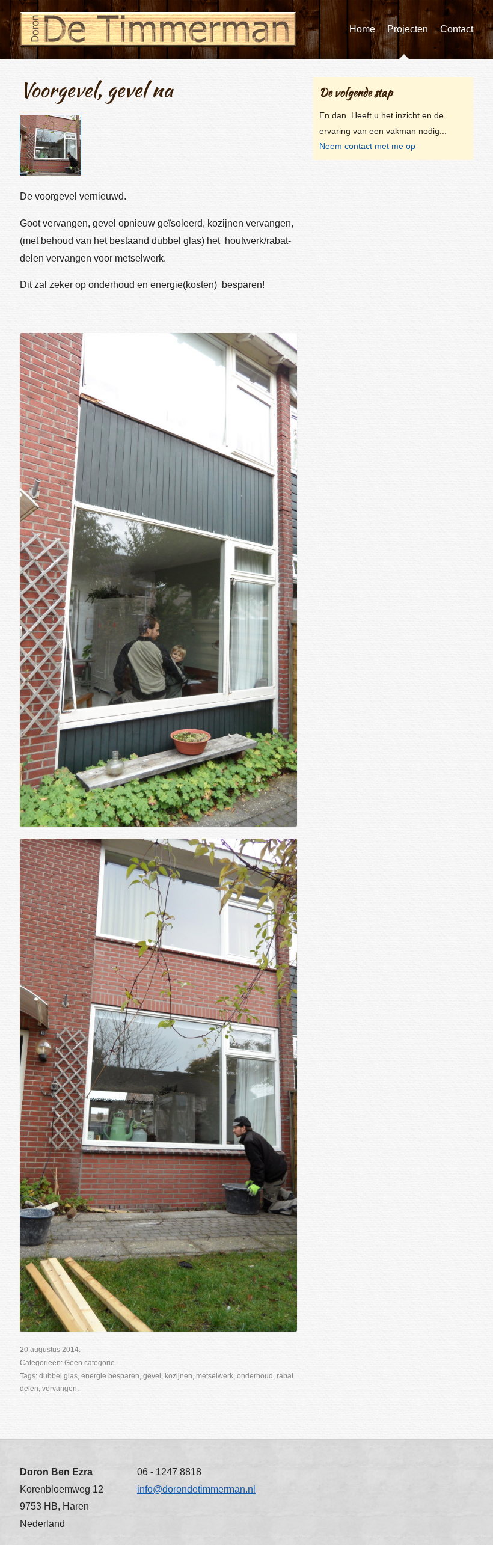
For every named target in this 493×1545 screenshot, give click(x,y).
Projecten (407, 29)
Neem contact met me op (367, 146)
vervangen (59, 1388)
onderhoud (255, 1376)
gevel (152, 1376)
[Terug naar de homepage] (158, 29)
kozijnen (178, 1376)
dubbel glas (58, 1376)
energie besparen (110, 1376)
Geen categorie (89, 1363)
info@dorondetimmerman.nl (196, 1489)
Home (362, 29)
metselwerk (214, 1376)
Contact (456, 29)
